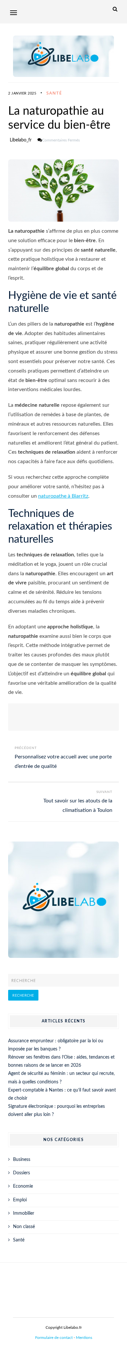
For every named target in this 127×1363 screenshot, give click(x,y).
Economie (23, 1186)
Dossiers (21, 1173)
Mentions (84, 1338)
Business (21, 1159)
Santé (54, 93)
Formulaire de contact (54, 1338)
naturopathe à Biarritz (63, 496)
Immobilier (23, 1213)
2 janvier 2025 (22, 93)
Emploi (20, 1200)
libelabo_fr (21, 140)
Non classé (24, 1226)
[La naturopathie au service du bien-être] (63, 190)
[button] (13, 12)
